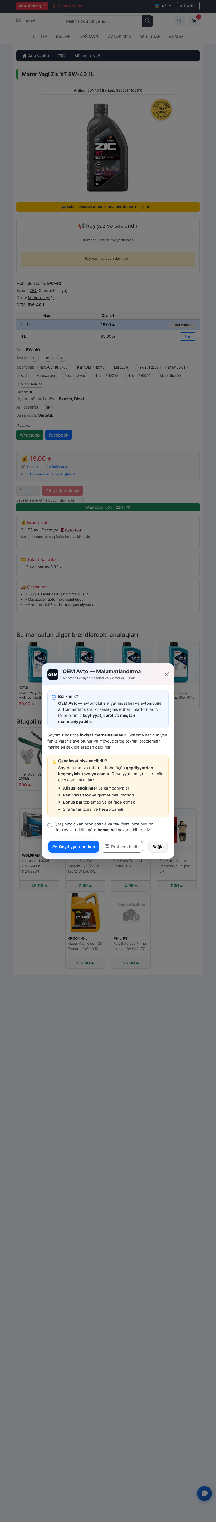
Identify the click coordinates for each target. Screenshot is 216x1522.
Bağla (158, 846)
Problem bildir (124, 846)
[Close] (167, 674)
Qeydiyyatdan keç (76, 846)
